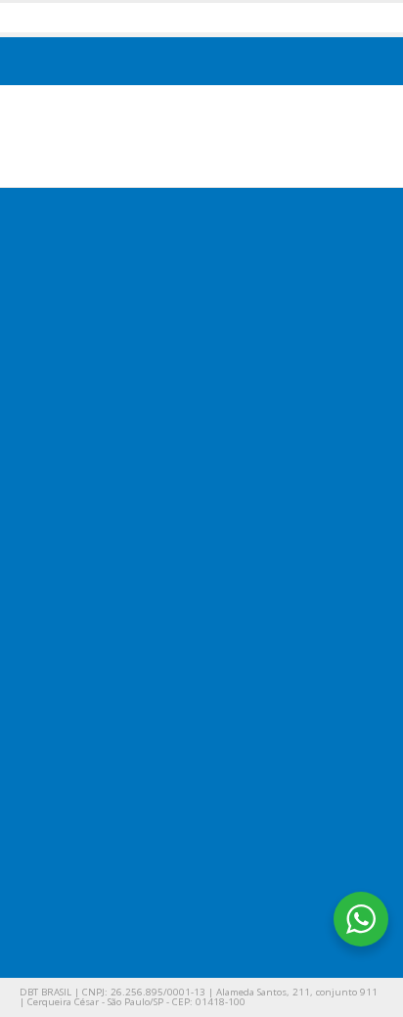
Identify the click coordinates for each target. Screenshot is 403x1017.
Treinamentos (88, 617)
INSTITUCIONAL (84, 458)
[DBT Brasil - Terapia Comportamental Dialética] (161, 136)
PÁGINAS (62, 585)
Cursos (68, 646)
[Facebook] (54, 894)
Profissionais (84, 730)
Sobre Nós (79, 519)
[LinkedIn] (217, 894)
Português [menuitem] (140, 62)
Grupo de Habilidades (112, 702)
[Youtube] (108, 894)
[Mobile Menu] (365, 134)
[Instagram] (163, 894)
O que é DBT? (87, 490)
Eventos (71, 674)
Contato (71, 547)
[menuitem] (129, 62)
